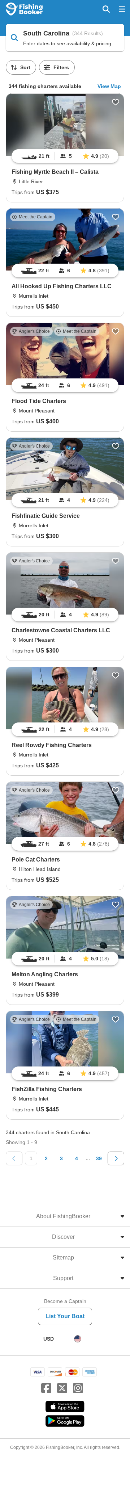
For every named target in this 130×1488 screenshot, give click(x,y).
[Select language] (78, 1339)
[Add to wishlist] (115, 102)
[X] (62, 1388)
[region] (65, 156)
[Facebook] (46, 1388)
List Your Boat (65, 1316)
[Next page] (116, 1158)
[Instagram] (78, 1388)
